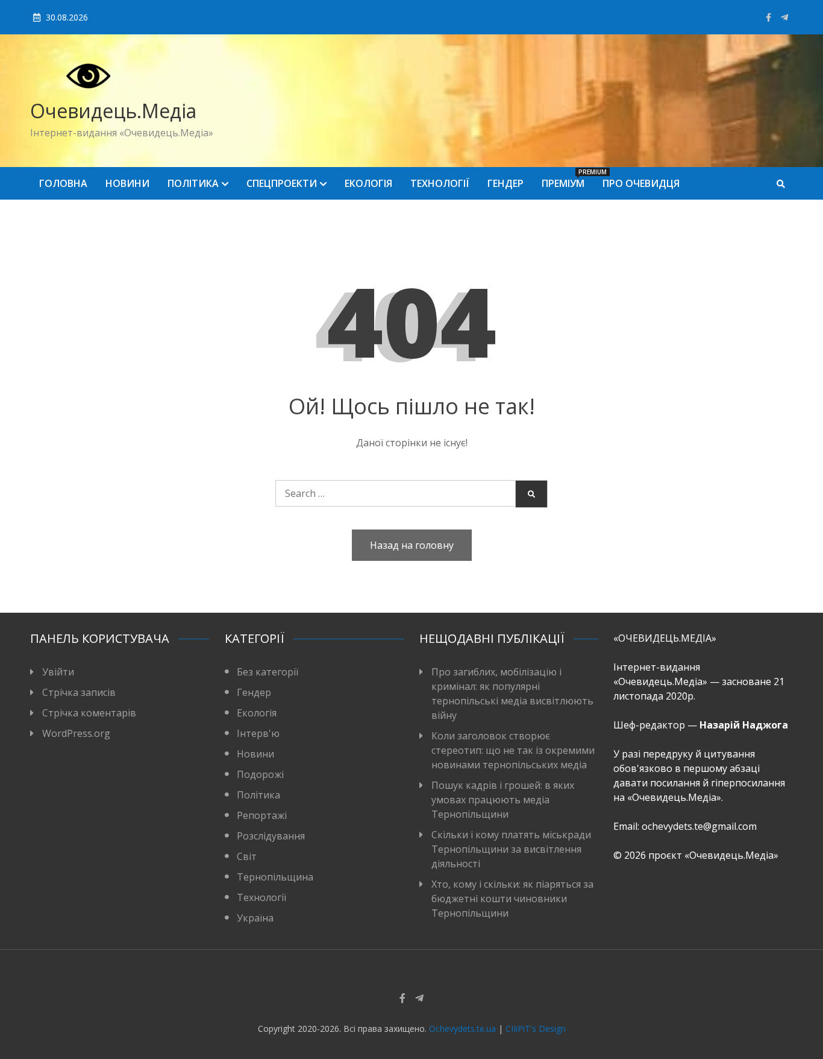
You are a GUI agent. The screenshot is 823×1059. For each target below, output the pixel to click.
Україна (255, 918)
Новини (127, 183)
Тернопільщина (275, 877)
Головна (63, 183)
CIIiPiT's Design (535, 1028)
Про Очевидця (641, 183)
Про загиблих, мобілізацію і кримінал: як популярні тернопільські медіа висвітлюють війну (512, 693)
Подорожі (260, 774)
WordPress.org (76, 733)
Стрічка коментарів (89, 712)
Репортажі (262, 815)
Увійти (58, 671)
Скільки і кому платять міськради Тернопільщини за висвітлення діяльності (511, 849)
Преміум (567, 179)
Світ (247, 856)
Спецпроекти (281, 183)
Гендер (505, 183)
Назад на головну (412, 545)
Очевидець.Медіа (113, 111)
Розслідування (271, 835)
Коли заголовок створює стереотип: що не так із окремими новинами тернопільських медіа (513, 750)
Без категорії (267, 671)
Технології (439, 183)
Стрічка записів (79, 692)
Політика (193, 183)
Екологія (368, 183)
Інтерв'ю (258, 733)
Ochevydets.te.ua (462, 1028)
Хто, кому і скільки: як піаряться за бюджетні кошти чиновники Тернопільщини (512, 898)
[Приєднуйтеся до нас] (784, 17)
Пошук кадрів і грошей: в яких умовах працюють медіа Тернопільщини (502, 800)
